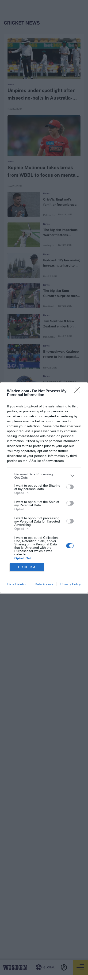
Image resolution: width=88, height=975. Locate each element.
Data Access (44, 584)
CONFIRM (26, 567)
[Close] (78, 391)
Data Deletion (17, 584)
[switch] (70, 487)
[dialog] (44, 487)
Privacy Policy (70, 584)
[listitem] (44, 476)
